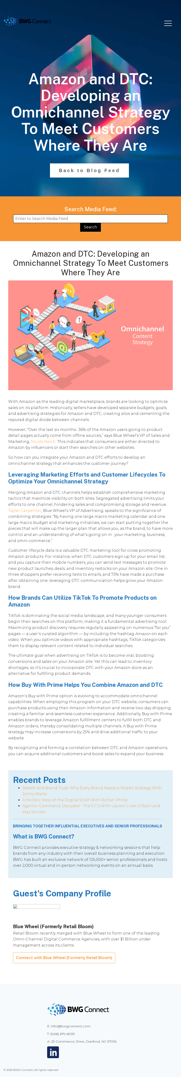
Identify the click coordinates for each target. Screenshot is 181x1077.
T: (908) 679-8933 (61, 1034)
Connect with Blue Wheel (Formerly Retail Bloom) (64, 958)
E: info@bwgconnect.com (68, 1026)
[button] (168, 23)
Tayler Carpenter (24, 510)
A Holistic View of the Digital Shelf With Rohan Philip (75, 800)
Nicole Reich (43, 441)
